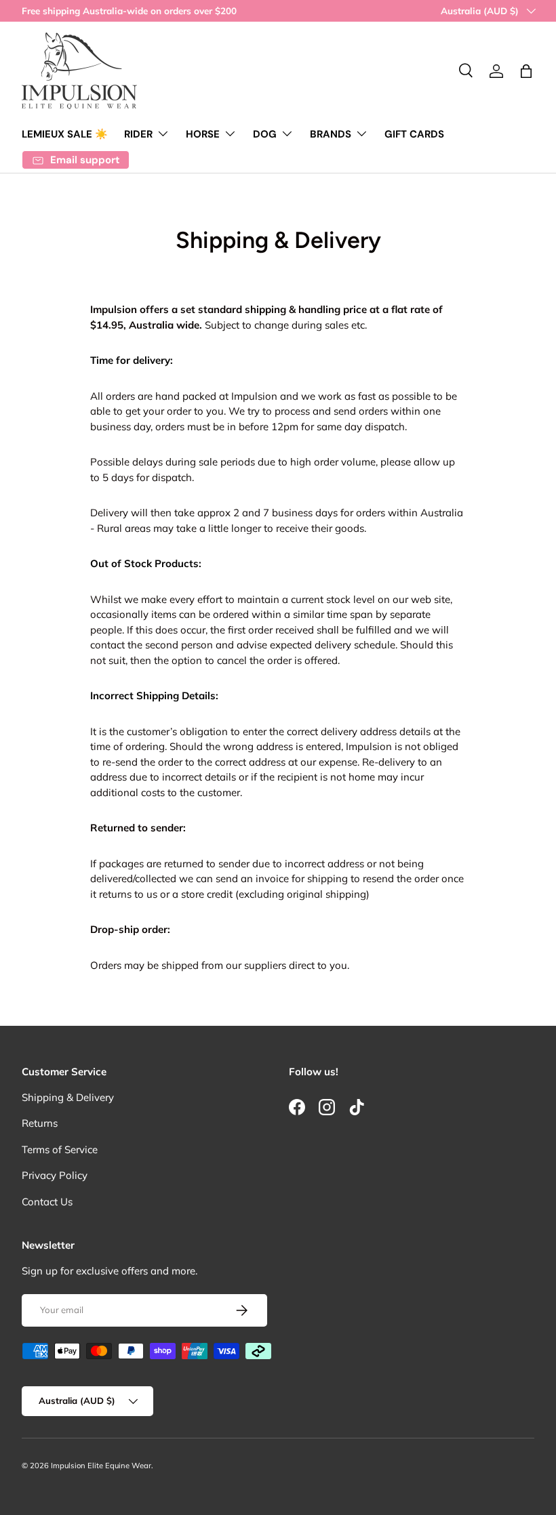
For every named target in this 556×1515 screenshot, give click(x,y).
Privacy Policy (54, 1175)
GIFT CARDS (414, 134)
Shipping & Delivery (68, 1097)
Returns (40, 1123)
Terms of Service (60, 1149)
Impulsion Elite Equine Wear (101, 1465)
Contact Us (47, 1201)
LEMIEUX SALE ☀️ (65, 134)
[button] (526, 71)
